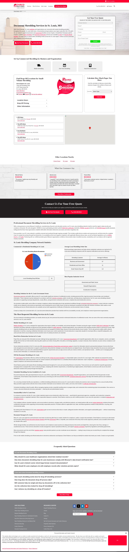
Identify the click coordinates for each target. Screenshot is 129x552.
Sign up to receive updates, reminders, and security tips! (87, 511)
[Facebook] (74, 506)
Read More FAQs (64, 494)
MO (21, 11)
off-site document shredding (57, 357)
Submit (95, 41)
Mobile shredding (18, 325)
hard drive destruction (40, 34)
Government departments (70, 339)
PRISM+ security (84, 228)
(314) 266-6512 (20, 90)
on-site (60, 34)
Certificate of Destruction (101, 359)
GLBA (22, 237)
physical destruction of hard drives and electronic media (57, 346)
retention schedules (57, 298)
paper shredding (27, 34)
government (39, 33)
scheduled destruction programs (89, 303)
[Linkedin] (82, 506)
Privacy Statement (33, 548)
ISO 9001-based (101, 228)
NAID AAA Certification (102, 325)
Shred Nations (17, 11)
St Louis (28, 119)
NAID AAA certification (68, 228)
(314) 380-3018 (21, 127)
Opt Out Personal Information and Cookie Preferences (15, 548)
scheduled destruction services (78, 376)
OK (117, 540)
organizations (19, 357)
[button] (126, 533)
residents (32, 29)
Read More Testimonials (64, 194)
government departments (66, 374)
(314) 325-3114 (21, 120)
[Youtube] (86, 506)
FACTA (16, 237)
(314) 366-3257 (21, 140)
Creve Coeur (57, 161)
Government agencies (19, 296)
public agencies (57, 327)
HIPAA (110, 235)
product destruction (98, 402)
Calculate (99, 97)
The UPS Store (21, 124)
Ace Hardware (21, 130)
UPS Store (20, 117)
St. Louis (65, 161)
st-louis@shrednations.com (23, 92)
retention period (39, 430)
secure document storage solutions (35, 419)
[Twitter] (78, 506)
